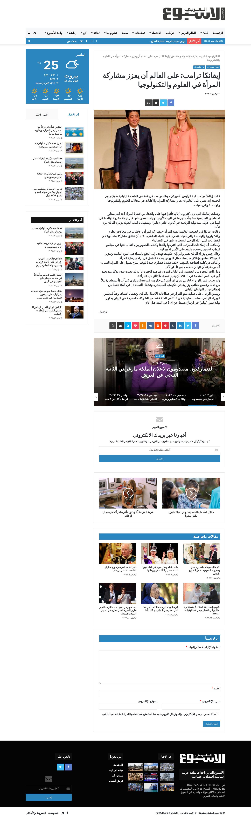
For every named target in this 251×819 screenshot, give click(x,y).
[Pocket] (135, 325)
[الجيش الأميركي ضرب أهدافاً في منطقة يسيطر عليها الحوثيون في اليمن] (74, 279)
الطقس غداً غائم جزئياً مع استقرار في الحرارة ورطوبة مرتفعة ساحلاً (48, 130)
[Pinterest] (165, 325)
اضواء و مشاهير (180, 56)
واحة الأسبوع (54, 33)
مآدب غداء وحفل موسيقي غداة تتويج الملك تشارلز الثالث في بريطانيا (160, 568)
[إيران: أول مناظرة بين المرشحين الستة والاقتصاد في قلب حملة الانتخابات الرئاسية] (151, 777)
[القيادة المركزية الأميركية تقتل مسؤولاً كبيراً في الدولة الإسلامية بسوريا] (151, 767)
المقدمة (118, 765)
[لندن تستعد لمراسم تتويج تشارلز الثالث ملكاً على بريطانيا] (117, 553)
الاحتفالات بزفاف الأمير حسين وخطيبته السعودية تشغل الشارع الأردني (204, 570)
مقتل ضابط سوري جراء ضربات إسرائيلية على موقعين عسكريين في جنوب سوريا (46, 294)
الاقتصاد (156, 33)
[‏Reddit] (158, 325)
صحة (125, 33)
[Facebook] (171, 102)
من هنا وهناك (199, 67)
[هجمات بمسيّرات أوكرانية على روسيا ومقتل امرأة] (74, 163)
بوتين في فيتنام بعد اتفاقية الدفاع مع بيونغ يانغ (161, 41)
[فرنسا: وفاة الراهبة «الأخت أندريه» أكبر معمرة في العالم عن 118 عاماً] (159, 593)
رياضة (72, 33)
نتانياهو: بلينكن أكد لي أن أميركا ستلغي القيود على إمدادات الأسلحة (47, 311)
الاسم (216, 688)
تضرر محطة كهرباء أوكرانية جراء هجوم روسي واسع (48, 144)
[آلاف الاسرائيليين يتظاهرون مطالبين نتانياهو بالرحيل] (135, 787)
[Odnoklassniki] (143, 325)
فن (85, 33)
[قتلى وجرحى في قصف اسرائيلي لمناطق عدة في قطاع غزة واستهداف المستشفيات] (167, 777)
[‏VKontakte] (150, 325)
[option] (159, 372)
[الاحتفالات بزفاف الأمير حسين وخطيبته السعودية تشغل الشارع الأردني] (201, 553)
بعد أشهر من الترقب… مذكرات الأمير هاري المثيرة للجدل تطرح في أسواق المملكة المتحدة (118, 610)
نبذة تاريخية (116, 770)
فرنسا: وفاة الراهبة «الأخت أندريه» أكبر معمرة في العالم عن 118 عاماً (161, 608)
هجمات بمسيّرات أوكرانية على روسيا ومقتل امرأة (47, 160)
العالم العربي (188, 33)
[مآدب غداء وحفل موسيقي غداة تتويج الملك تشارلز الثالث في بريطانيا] (159, 553)
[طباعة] (148, 102)
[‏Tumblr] (173, 325)
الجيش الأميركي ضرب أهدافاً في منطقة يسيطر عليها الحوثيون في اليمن (48, 278)
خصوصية (53, 813)
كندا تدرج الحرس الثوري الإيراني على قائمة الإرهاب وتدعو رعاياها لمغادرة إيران (49, 262)
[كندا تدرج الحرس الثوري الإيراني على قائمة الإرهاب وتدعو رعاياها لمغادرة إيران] (74, 263)
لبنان (205, 33)
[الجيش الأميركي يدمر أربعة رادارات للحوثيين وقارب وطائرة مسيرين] (151, 787)
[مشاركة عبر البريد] (155, 102)
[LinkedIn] (180, 325)
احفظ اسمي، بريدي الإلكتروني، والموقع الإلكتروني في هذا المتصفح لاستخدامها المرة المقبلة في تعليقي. (159, 714)
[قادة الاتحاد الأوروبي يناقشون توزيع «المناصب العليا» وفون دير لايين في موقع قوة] (167, 787)
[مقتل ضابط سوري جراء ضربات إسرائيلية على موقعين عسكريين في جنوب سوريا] (74, 295)
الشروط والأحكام (36, 813)
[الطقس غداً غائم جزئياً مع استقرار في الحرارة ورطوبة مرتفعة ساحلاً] (74, 131)
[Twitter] (163, 102)
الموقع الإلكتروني (147, 701)
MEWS (174, 812)
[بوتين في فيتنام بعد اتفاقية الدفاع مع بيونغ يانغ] (74, 178)
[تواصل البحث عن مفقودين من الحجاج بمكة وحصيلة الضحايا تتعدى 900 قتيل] (74, 193)
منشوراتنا (117, 775)
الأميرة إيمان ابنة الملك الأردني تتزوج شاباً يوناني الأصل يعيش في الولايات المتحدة (202, 610)
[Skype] (127, 325)
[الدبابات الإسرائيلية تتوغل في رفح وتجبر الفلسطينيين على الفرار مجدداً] (135, 767)
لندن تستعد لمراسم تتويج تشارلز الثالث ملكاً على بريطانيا (120, 568)
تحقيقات (140, 33)
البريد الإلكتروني (210, 701)
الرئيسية (218, 33)
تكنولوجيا (111, 33)
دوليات (170, 33)
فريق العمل (116, 780)
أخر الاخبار (73, 114)
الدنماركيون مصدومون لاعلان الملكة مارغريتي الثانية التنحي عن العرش (160, 372)
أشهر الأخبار (42, 114)
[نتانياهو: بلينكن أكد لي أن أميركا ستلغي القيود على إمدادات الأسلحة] (74, 312)
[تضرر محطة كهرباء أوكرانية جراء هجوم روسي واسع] (74, 148)
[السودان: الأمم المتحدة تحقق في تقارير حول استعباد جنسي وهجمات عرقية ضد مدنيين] (135, 777)
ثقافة (96, 33)
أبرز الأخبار (160, 356)
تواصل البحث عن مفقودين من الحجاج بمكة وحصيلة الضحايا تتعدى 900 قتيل (47, 192)
